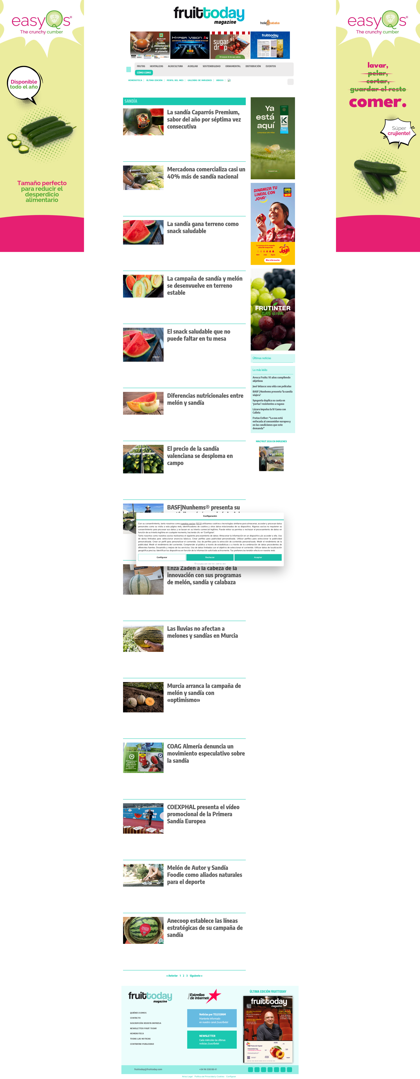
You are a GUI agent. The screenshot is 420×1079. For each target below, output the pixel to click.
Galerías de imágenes (200, 80)
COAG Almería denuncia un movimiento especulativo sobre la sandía (206, 753)
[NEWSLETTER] (193, 1037)
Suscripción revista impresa (145, 1023)
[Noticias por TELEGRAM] (193, 1015)
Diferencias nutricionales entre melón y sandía (205, 399)
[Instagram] (257, 1069)
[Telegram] (283, 1069)
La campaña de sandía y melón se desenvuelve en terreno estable (204, 285)
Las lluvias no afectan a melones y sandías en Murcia (202, 632)
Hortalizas (156, 66)
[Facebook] (263, 1069)
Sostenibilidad (211, 66)
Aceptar (258, 557)
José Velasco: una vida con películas (272, 386)
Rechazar (210, 557)
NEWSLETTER (207, 1036)
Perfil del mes (175, 80)
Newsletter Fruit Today (143, 1028)
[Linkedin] (270, 1069)
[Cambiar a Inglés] (229, 80)
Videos (219, 80)
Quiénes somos (138, 1012)
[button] (128, 69)
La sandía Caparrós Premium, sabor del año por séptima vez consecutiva (204, 119)
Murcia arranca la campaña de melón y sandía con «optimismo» (204, 692)
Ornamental (233, 66)
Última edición (154, 80)
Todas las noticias (140, 1038)
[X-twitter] (250, 1069)
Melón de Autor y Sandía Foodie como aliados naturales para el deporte (204, 874)
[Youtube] (276, 1069)
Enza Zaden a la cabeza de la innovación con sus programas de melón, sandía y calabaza (204, 575)
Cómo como (144, 72)
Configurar (162, 557)
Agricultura (175, 66)
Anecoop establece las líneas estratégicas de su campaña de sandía (205, 927)
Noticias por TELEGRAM (212, 1014)
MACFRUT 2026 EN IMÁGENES (271, 441)
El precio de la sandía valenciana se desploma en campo (200, 455)
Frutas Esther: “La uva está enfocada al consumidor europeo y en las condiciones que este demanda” (272, 423)
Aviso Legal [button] (187, 1076)
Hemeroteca (135, 80)
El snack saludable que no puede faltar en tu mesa (198, 335)
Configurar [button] (231, 1076)
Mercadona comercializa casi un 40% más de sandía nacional (206, 172)
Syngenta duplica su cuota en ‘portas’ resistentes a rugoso (269, 402)
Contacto (135, 1018)
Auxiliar (193, 66)
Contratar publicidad (142, 1044)
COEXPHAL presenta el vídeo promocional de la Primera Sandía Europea (203, 814)
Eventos (271, 66)
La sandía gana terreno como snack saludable (203, 227)
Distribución (253, 66)
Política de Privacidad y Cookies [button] (209, 1076)
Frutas (141, 66)
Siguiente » (196, 975)
